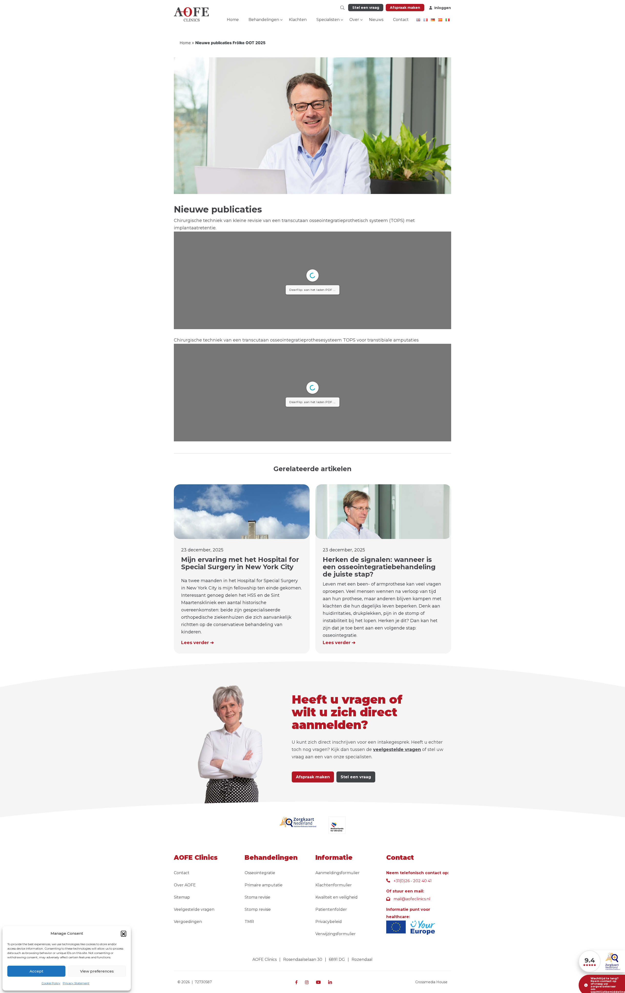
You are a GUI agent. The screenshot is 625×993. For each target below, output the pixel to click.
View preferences (97, 971)
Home (233, 19)
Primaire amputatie (263, 885)
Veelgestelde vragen (194, 909)
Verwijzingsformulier (335, 934)
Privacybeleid (328, 921)
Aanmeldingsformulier (337, 873)
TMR (249, 921)
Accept (36, 971)
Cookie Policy (51, 983)
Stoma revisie (257, 897)
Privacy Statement (76, 983)
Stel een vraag (365, 7)
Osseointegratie (260, 873)
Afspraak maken (405, 7)
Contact (401, 19)
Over (354, 19)
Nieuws (376, 19)
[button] (123, 933)
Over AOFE (185, 885)
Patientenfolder (331, 909)
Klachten (298, 19)
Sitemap (182, 897)
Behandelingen (264, 19)
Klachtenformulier (333, 885)
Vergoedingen (188, 921)
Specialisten (328, 19)
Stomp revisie (258, 909)
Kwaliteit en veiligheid (336, 897)
